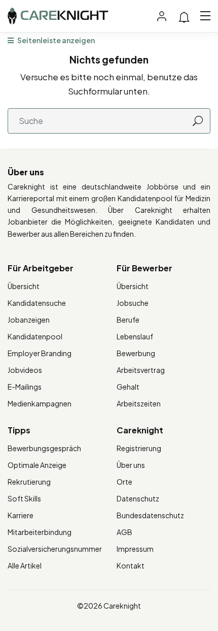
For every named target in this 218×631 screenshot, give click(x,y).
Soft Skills (24, 498)
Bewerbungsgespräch (44, 448)
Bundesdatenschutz (150, 515)
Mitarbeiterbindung (39, 532)
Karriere (20, 515)
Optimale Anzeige (37, 464)
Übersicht (24, 286)
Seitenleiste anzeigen (55, 40)
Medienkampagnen (39, 403)
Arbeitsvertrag (141, 369)
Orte (124, 481)
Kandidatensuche (37, 302)
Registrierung (139, 448)
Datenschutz (138, 498)
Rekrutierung (29, 481)
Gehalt (128, 386)
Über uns (131, 464)
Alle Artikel (25, 565)
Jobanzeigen (29, 319)
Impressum (135, 548)
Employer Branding (39, 353)
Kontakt (130, 565)
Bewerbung (136, 353)
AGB (124, 532)
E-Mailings (25, 386)
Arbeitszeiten (139, 403)
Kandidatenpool (35, 336)
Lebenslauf (135, 336)
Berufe (128, 319)
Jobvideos (25, 369)
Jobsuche (133, 302)
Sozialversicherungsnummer (55, 548)
